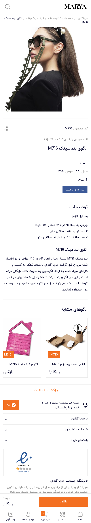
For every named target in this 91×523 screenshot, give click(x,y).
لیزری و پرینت (75, 190)
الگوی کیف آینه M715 (23, 364)
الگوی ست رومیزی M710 (68, 364)
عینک (79, 259)
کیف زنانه (52, 18)
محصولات (67, 18)
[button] (5, 128)
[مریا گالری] (75, 6)
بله (8, 405)
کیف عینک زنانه (35, 18)
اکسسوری (81, 139)
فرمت (82, 180)
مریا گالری (82, 18)
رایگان (69, 139)
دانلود (63, 502)
